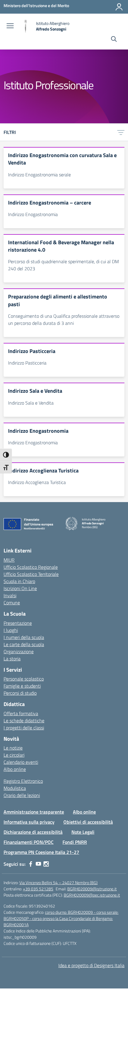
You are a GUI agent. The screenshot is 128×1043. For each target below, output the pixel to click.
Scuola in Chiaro (19, 581)
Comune (12, 602)
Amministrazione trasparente (34, 811)
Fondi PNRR (75, 842)
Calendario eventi (21, 762)
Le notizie (13, 747)
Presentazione (18, 623)
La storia (12, 658)
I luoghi (11, 630)
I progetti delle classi (24, 727)
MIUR (9, 559)
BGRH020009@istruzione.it (92, 889)
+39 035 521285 (38, 889)
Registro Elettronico (23, 781)
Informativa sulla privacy (29, 821)
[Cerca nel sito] (113, 40)
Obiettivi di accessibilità (88, 821)
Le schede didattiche (24, 720)
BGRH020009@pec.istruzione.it (92, 895)
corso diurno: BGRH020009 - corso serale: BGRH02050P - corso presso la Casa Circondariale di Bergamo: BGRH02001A (61, 918)
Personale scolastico (24, 678)
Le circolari (14, 754)
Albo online (15, 769)
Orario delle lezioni (22, 795)
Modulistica (15, 788)
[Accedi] (119, 7)
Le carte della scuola (24, 644)
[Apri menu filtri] (120, 132)
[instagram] (46, 864)
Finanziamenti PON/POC (29, 842)
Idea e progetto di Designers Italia (91, 965)
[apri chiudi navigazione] (10, 26)
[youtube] (38, 864)
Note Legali (82, 832)
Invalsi (10, 595)
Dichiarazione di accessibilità (33, 832)
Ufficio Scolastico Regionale (31, 567)
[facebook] (30, 864)
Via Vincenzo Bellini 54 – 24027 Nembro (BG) (58, 882)
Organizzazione (19, 651)
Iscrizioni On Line (20, 588)
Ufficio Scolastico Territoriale (31, 574)
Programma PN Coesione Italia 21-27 (41, 852)
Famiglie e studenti (22, 685)
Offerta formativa (21, 713)
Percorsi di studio (20, 693)
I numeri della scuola (24, 637)
